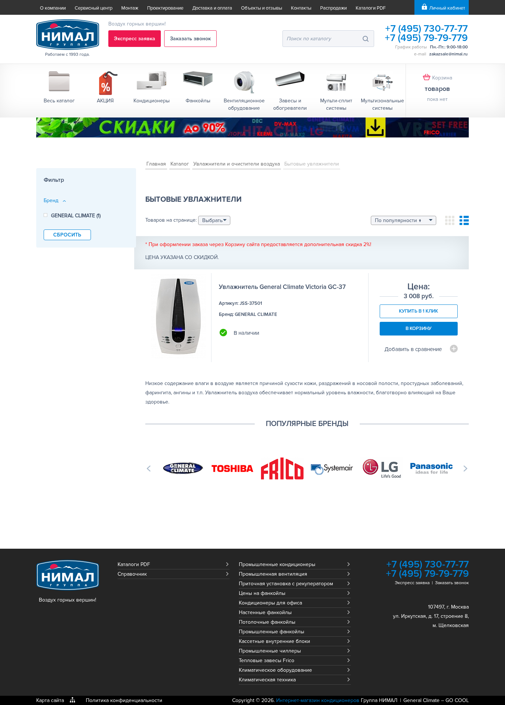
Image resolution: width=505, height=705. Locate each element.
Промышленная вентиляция (273, 574)
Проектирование (165, 8)
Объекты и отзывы (261, 8)
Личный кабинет (447, 8)
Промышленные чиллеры (270, 651)
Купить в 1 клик (418, 311)
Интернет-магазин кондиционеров (317, 700)
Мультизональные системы (382, 104)
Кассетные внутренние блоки (274, 641)
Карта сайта (50, 700)
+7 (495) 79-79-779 (426, 38)
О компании (53, 8)
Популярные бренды (307, 423)
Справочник (132, 574)
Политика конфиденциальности (124, 700)
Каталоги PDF (371, 8)
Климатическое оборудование (275, 670)
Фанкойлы (198, 101)
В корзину (418, 328)
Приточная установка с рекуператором (286, 583)
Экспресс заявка (134, 38)
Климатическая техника (267, 680)
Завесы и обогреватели (290, 104)
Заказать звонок (190, 38)
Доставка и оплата (212, 8)
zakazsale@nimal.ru (448, 54)
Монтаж (129, 8)
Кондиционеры (151, 101)
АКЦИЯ (105, 101)
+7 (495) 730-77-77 (426, 29)
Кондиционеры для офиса (270, 603)
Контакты (301, 8)
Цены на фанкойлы (262, 593)
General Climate (421, 700)
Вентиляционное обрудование (244, 104)
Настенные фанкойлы (265, 612)
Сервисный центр (93, 8)
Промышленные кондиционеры (277, 564)
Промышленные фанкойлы (271, 632)
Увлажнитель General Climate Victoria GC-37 (282, 287)
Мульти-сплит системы (336, 104)
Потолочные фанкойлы (267, 622)
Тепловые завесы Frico (266, 660)
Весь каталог (59, 101)
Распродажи (333, 8)
